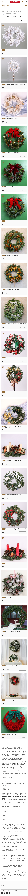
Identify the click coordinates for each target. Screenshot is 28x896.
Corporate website (15, 1)
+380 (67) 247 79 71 (5, 1)
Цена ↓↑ (25, 20)
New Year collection (15, 11)
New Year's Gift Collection (9, 13)
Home (2, 11)
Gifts (7, 11)
